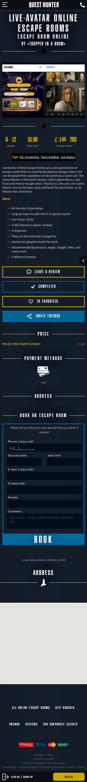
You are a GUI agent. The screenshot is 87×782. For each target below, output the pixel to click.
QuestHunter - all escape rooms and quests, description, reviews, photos (44, 767)
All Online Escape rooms (31, 708)
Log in (15, 777)
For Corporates (29, 157)
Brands (15, 724)
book (69, 777)
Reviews (32, 724)
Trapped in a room (46, 44)
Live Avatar (68, 157)
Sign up (28, 777)
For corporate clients (60, 724)
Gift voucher (65, 708)
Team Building (50, 157)
